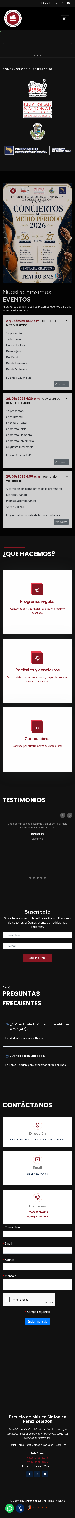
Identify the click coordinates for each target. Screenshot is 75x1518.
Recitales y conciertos (37, 670)
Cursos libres (38, 738)
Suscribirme (37, 957)
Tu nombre (11, 1227)
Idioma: (46, 3)
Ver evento (61, 384)
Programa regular (37, 601)
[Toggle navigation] (65, 18)
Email (7, 1243)
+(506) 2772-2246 (37, 1216)
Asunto (8, 1260)
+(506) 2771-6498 (37, 1212)
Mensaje (9, 1276)
